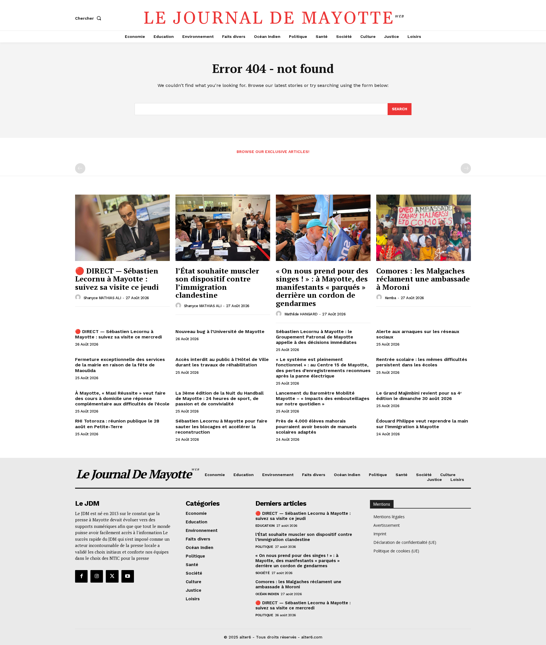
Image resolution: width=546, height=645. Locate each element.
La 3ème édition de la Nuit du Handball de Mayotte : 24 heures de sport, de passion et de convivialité (219, 398)
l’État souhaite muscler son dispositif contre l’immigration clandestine (217, 283)
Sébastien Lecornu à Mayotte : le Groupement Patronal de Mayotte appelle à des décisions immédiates (316, 337)
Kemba (390, 298)
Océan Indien (267, 594)
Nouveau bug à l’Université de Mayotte (219, 331)
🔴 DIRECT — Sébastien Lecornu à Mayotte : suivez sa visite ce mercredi (118, 334)
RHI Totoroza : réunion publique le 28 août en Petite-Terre (117, 423)
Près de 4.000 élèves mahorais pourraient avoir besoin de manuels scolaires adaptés (316, 426)
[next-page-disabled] (466, 168)
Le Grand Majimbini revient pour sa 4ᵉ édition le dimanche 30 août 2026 (419, 395)
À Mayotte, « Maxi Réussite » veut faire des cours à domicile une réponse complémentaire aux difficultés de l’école (122, 398)
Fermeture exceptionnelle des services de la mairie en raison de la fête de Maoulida (120, 365)
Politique (264, 547)
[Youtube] (127, 576)
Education (265, 526)
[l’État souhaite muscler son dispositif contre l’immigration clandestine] (222, 228)
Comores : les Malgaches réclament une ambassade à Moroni (423, 279)
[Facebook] (81, 576)
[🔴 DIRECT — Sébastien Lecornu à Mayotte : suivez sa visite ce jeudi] (122, 228)
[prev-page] (80, 168)
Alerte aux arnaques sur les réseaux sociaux (417, 334)
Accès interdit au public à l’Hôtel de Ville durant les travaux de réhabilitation (222, 362)
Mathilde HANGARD (301, 314)
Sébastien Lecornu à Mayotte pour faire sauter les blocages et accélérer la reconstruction (221, 426)
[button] (89, 18)
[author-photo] (78, 297)
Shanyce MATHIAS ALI (102, 298)
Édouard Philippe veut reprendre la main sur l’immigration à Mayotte (422, 423)
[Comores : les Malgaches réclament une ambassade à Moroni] (423, 228)
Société (262, 573)
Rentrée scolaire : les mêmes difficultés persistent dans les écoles (421, 362)
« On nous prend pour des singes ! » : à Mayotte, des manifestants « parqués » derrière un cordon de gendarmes (322, 287)
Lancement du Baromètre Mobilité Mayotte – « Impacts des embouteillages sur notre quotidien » (322, 398)
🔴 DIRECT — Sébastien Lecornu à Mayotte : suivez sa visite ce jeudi (117, 279)
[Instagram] (96, 576)
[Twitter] (112, 576)
